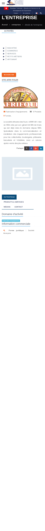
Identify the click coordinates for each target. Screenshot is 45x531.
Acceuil (5, 25)
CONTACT (19, 207)
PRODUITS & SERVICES (14, 202)
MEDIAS (7, 207)
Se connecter (26, 13)
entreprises (16, 25)
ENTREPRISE (9, 197)
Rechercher (9, 75)
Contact (16, 13)
